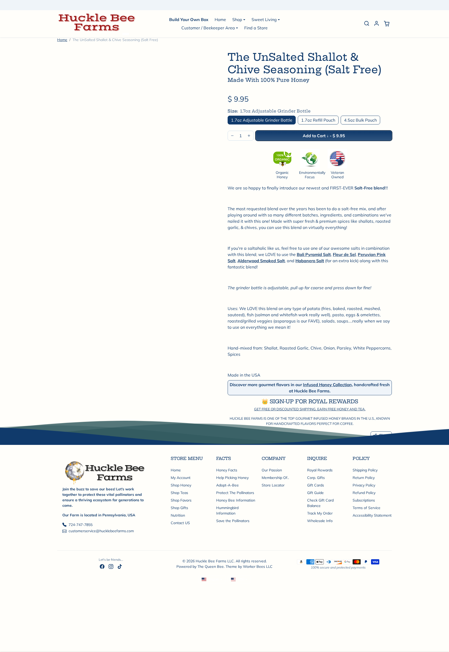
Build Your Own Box (188, 19)
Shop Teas (179, 492)
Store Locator (273, 485)
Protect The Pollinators (235, 492)
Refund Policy (364, 492)
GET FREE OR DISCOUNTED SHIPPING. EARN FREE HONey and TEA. (310, 409)
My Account (180, 477)
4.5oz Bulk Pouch (360, 120)
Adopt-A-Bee (227, 485)
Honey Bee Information (235, 500)
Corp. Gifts (316, 477)
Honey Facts (226, 470)
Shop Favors (181, 500)
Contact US (180, 523)
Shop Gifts (179, 507)
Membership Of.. (275, 477)
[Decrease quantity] (232, 136)
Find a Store (256, 27)
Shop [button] (237, 19)
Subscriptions (364, 500)
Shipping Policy (365, 470)
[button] (367, 23)
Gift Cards (315, 485)
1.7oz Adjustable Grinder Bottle (261, 120)
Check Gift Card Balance (320, 503)
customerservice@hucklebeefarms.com (101, 531)
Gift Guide (315, 492)
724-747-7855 (81, 524)
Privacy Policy (364, 485)
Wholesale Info (320, 520)
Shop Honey (181, 485)
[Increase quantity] (249, 136)
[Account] (376, 23)
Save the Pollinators (232, 520)
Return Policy (364, 477)
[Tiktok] (119, 566)
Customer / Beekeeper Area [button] (208, 27)
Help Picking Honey (232, 477)
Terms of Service (366, 507)
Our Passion (272, 470)
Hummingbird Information (227, 510)
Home (220, 19)
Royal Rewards (320, 470)
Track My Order (320, 513)
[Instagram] (111, 566)
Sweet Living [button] (264, 19)
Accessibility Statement (372, 515)
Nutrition (178, 515)
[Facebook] (102, 566)
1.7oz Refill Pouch (318, 120)
